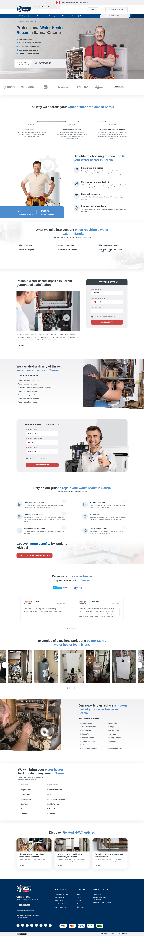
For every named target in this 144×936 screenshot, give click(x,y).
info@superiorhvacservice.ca (25, 910)
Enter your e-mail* (96, 307)
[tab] (67, 628)
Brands (74, 16)
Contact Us (80, 897)
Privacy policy (97, 894)
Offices (79, 900)
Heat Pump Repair (60, 904)
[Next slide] (127, 610)
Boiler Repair (59, 900)
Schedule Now (107, 322)
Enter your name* (31, 429)
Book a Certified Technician (35, 556)
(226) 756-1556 (114, 16)
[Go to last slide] (16, 610)
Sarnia (93, 9)
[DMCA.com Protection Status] (21, 934)
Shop (36, 7)
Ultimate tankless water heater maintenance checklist (32, 855)
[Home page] (17, 21)
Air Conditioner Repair (61, 894)
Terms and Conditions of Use (102, 902)
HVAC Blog (80, 907)
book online (117, 9)
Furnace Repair (59, 897)
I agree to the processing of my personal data (106, 316)
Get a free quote (42, 465)
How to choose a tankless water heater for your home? (71, 855)
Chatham (24, 814)
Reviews (79, 904)
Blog (43, 7)
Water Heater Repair (61, 907)
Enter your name (96, 289)
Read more (21, 345)
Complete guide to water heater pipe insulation (109, 855)
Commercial (84, 16)
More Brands (119, 87)
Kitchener (51, 814)
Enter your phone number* (99, 298)
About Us (79, 894)
